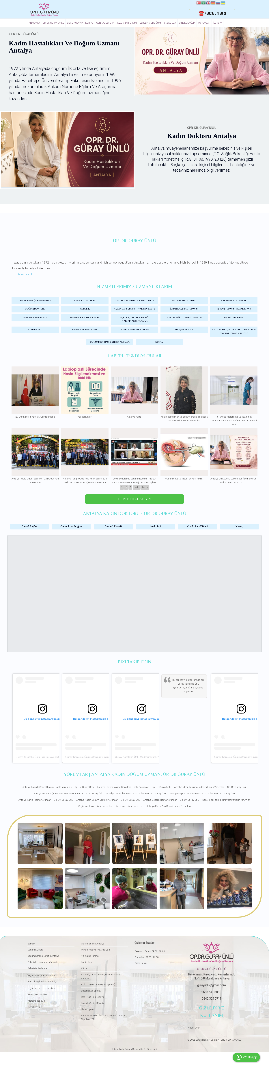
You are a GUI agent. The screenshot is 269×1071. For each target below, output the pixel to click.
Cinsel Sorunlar (84, 300)
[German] (213, 3)
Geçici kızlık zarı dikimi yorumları (95, 806)
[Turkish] (198, 3)
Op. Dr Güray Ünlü (53, 22)
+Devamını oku (24, 274)
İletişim (217, 22)
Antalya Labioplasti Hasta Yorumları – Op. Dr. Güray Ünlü (136, 793)
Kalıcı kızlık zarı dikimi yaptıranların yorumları (226, 799)
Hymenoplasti (184, 330)
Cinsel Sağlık (187, 22)
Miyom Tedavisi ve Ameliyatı (234, 309)
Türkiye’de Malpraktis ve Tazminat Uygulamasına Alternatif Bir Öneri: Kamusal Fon (234, 420)
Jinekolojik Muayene (234, 300)
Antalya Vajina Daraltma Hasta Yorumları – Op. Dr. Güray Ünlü (203, 793)
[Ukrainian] (223, 3)
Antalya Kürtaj (134, 416)
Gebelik (85, 309)
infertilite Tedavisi (184, 300)
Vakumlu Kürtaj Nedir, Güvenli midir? (184, 478)
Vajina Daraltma (234, 317)
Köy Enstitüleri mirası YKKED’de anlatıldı (35, 416)
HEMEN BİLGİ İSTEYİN (134, 499)
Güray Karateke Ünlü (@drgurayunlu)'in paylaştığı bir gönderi (51, 756)
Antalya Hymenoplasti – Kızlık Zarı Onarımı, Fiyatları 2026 (234, 332)
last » (145, 487)
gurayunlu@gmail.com (211, 985)
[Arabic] (203, 3)
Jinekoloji (170, 22)
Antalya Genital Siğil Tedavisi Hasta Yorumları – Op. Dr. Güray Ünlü (68, 793)
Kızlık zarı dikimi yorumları (129, 806)
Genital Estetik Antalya (85, 317)
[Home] (44, 9)
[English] (208, 3)
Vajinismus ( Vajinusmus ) (35, 300)
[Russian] (218, 3)
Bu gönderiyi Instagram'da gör (188, 680)
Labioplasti (35, 330)
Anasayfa (34, 22)
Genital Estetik (105, 22)
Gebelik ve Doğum (150, 22)
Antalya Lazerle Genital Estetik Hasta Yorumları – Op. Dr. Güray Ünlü (58, 787)
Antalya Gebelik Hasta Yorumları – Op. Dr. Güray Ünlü (171, 799)
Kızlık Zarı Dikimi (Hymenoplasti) (134, 309)
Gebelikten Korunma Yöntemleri (134, 300)
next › (136, 487)
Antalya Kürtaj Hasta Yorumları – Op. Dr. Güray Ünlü (45, 799)
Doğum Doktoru (35, 309)
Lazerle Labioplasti (35, 317)
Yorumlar (204, 22)
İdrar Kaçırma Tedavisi (184, 309)
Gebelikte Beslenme (85, 330)
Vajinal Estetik (84, 416)
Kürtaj (89, 22)
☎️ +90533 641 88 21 (212, 13)
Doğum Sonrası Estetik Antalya (109, 342)
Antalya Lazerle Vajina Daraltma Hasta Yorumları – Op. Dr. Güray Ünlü (134, 787)
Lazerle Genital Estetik (134, 330)
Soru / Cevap (75, 22)
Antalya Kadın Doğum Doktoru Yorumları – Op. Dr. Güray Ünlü (108, 799)
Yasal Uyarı (194, 1027)
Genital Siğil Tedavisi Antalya (184, 317)
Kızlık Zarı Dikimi (127, 22)
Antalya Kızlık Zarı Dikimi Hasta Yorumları (169, 806)
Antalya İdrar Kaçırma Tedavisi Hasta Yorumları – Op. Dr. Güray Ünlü (210, 787)
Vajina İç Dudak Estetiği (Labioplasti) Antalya (134, 319)
